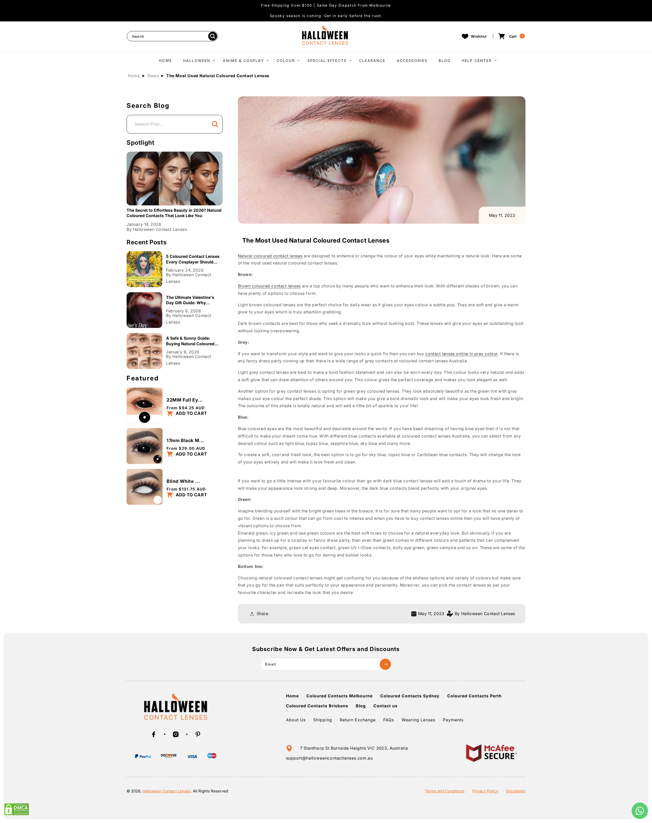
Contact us (385, 705)
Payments (453, 719)
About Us (296, 719)
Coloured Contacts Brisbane (317, 705)
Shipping (322, 719)
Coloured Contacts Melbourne (339, 695)
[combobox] (172, 36)
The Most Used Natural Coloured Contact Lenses (217, 75)
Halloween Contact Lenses (166, 791)
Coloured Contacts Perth (474, 695)
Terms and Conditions (445, 791)
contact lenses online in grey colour (461, 353)
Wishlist (479, 36)
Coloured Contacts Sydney (410, 695)
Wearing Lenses (418, 719)
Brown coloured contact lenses (269, 285)
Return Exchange (358, 719)
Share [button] (262, 613)
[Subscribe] (385, 664)
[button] (197, 60)
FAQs (388, 719)
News (153, 75)
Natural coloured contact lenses (270, 255)
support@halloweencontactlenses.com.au (329, 758)
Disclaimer (515, 791)
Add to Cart (190, 413)
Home (134, 75)
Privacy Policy (485, 791)
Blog (361, 705)
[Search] (212, 36)
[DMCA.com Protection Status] (16, 814)
